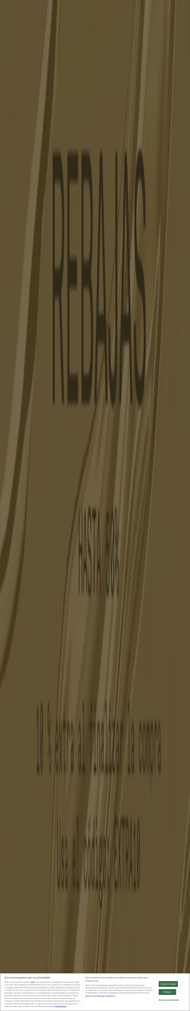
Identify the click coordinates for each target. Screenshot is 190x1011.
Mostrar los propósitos (169, 1000)
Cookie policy (60, 1006)
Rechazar (167, 992)
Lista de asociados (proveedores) (100, 996)
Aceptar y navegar (168, 984)
